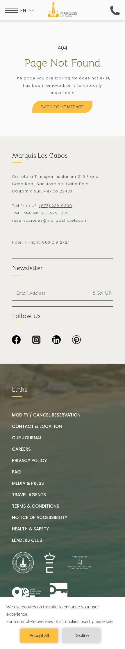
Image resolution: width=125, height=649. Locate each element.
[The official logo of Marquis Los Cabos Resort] (62, 10)
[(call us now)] (115, 10)
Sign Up (102, 293)
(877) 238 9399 (55, 206)
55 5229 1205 (55, 213)
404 (62, 47)
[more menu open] (11, 10)
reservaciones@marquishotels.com (50, 220)
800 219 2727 (56, 242)
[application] (62, 623)
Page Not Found (62, 63)
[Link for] (58, 594)
